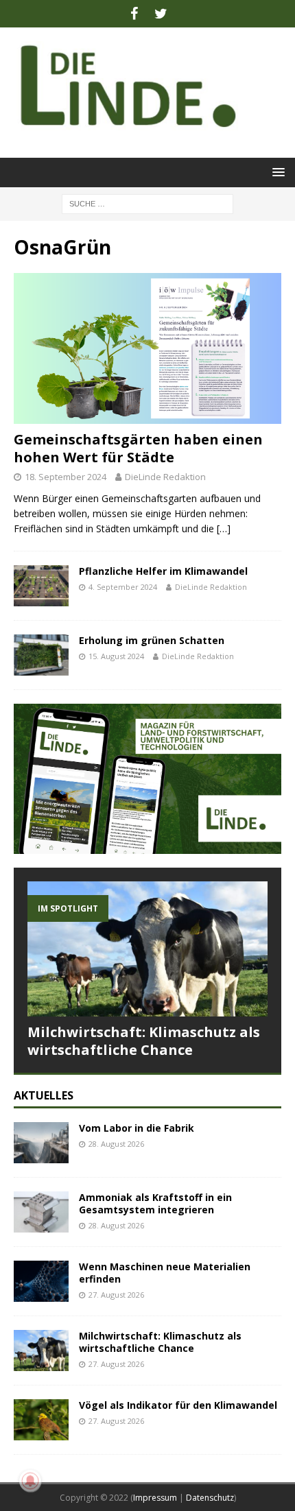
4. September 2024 (122, 587)
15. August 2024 (116, 656)
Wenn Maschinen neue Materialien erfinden (164, 1272)
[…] (224, 528)
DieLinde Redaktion (165, 477)
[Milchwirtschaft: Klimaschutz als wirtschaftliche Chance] (147, 948)
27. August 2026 (116, 1294)
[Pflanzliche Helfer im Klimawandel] (41, 585)
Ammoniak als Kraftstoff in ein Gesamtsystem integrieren (155, 1203)
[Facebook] (134, 13)
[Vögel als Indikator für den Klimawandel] (41, 1419)
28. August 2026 (116, 1144)
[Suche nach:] (147, 202)
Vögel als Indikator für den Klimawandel (178, 1405)
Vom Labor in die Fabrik (136, 1127)
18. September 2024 (65, 477)
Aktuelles (43, 1095)
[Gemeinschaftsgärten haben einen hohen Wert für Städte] (147, 348)
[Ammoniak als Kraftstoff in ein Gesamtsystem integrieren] (41, 1212)
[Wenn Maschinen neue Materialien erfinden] (41, 1281)
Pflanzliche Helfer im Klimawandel (163, 571)
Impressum (155, 1497)
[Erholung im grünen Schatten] (41, 655)
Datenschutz (210, 1497)
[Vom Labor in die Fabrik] (41, 1142)
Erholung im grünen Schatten (151, 640)
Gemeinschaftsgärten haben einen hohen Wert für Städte (138, 448)
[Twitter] (161, 13)
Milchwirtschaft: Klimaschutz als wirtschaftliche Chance (143, 1041)
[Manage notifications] (30, 1481)
